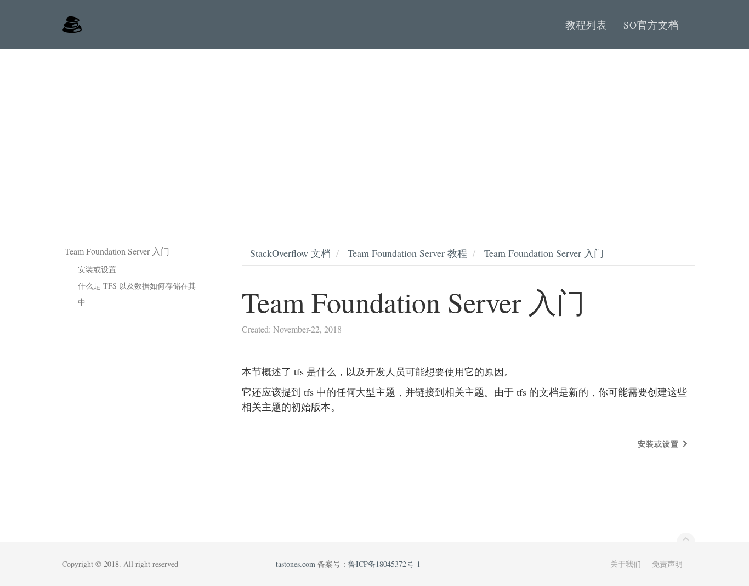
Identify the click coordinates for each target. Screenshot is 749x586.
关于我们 (625, 564)
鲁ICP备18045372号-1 (384, 564)
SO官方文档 (651, 24)
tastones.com (295, 564)
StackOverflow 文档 (290, 253)
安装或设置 (97, 269)
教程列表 (586, 24)
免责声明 (667, 564)
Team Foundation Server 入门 (544, 253)
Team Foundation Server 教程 (407, 253)
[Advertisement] (374, 132)
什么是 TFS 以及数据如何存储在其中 (137, 293)
